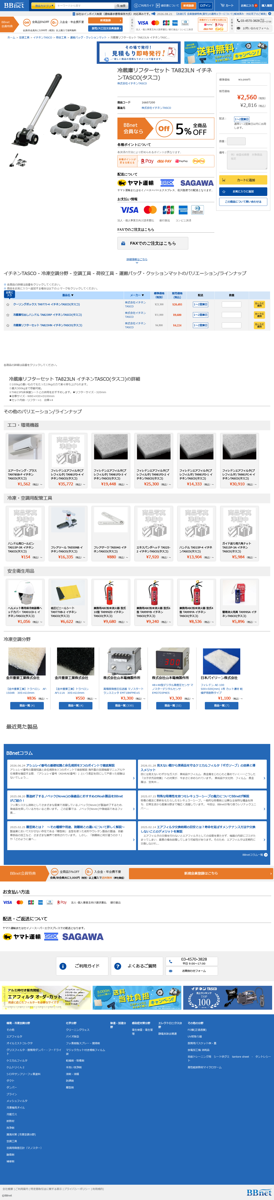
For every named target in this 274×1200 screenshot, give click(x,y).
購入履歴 (267, 6)
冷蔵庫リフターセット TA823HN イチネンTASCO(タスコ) (47, 325)
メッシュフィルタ (17, 1101)
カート (230, 6)
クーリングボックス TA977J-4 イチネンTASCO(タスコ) (46, 304)
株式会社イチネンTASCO (132, 83)
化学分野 (71, 1023)
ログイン (205, 6)
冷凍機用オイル (16, 1108)
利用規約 (97, 1189)
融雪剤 (10, 1155)
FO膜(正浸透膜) (197, 1030)
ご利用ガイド (146, 6)
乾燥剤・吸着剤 (75, 1061)
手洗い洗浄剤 (74, 1067)
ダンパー (12, 1088)
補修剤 (10, 1161)
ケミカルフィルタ (17, 1061)
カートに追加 (246, 180)
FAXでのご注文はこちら (153, 243)
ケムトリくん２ (16, 1067)
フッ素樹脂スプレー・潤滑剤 (83, 1043)
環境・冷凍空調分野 (18, 1023)
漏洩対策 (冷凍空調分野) (21, 1135)
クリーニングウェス (77, 1030)
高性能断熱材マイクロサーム (205, 1067)
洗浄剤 (10, 1128)
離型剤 (70, 1088)
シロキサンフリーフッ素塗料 (23, 1074)
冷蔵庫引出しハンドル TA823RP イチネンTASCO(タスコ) (47, 315)
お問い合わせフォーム (256, 28)
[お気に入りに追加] (7, 304)
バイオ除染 (72, 1037)
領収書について (170, 6)
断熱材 (10, 1121)
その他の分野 (195, 1023)
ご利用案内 (21, 1189)
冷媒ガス (12, 1114)
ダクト (10, 1081)
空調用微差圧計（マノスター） (25, 1148)
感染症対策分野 (141, 1023)
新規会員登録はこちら (201, 873)
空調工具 (24, 38)
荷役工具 (61, 38)
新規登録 (188, 6)
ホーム (11, 38)
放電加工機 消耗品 (199, 1050)
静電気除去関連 (167, 1034)
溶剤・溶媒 (72, 1074)
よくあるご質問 (142, 966)
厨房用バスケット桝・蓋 (202, 1043)
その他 (10, 1030)
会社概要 (8, 1189)
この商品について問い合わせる (243, 202)
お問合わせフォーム (194, 971)
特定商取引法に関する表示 (46, 1189)
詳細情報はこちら (137, 259)
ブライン (12, 1094)
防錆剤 (70, 1081)
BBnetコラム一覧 (252, 855)
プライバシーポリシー (77, 1189)
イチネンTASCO (42, 38)
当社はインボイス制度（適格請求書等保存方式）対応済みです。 (114, 14)
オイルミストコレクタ (20, 1043)
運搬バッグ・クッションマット (88, 38)
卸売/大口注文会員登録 (105, 28)
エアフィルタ (14, 1037)
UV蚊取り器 (195, 1037)
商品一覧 (27, 706)
